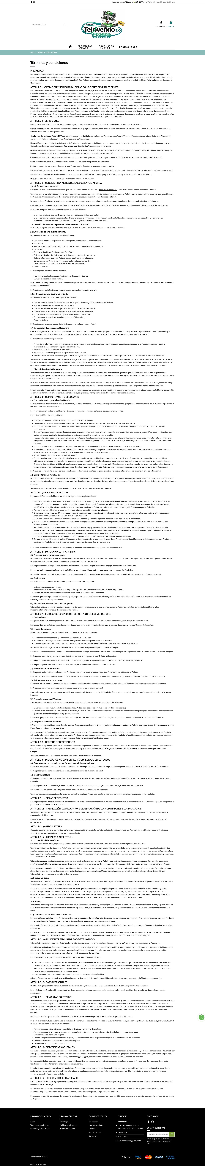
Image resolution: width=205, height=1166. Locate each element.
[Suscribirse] (171, 1134)
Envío (32, 1122)
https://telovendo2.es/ (108, 190)
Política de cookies (67, 1129)
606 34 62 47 (123, 1137)
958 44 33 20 (140, 2)
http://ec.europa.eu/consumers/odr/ (104, 1092)
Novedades (93, 1122)
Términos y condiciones (39, 1125)
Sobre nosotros (95, 1132)
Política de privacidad (68, 1125)
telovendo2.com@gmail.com (129, 1141)
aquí (39, 993)
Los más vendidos (96, 1125)
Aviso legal (64, 1122)
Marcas (92, 1129)
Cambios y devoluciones (40, 1129)
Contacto (92, 1136)
